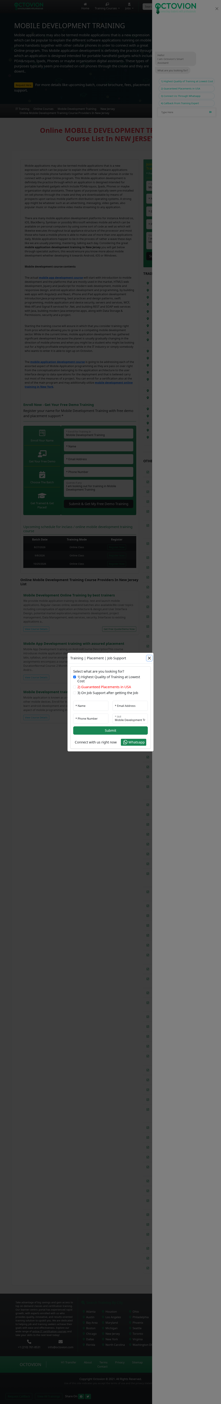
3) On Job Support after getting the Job (107, 693)
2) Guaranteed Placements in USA (104, 687)
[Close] (149, 658)
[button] (133, 742)
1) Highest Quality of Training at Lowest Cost (108, 679)
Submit (110, 730)
